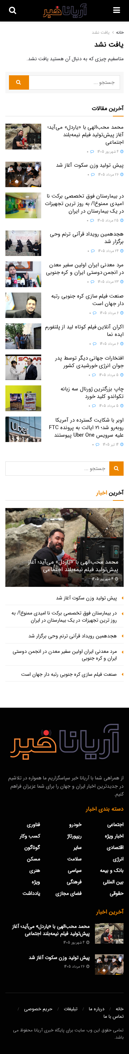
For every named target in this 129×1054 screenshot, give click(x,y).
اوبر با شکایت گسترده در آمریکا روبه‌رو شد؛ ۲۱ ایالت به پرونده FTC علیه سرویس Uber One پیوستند (86, 428)
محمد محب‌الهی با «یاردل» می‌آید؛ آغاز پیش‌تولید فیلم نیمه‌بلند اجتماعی (85, 135)
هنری (34, 870)
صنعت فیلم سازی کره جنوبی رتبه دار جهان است (87, 300)
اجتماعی (115, 825)
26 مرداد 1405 (109, 174)
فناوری (33, 825)
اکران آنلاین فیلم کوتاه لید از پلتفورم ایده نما (84, 331)
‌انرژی (118, 859)
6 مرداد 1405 (110, 313)
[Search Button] (19, 82)
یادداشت (31, 893)
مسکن (33, 859)
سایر (77, 847)
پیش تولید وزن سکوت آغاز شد (90, 165)
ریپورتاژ (74, 836)
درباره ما (96, 1009)
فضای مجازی (69, 893)
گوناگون (32, 847)
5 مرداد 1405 (109, 375)
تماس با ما (114, 1016)
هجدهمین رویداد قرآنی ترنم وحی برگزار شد (87, 238)
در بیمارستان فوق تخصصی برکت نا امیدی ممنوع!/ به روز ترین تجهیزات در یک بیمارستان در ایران (84, 203)
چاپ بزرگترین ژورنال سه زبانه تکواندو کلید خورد (92, 393)
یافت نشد (101, 32)
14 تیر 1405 (111, 444)
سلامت (74, 859)
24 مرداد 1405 (109, 251)
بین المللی (113, 882)
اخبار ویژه (114, 836)
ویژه (36, 882)
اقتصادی (115, 847)
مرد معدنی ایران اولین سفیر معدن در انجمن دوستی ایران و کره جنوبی (85, 269)
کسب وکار (30, 836)
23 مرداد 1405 (109, 282)
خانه (120, 32)
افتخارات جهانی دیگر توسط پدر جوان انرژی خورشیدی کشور (89, 362)
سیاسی (75, 870)
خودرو (75, 825)
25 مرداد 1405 (108, 220)
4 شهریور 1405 (108, 152)
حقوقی (117, 893)
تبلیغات (70, 1009)
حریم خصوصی (38, 1009)
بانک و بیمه (112, 870)
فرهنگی (74, 882)
